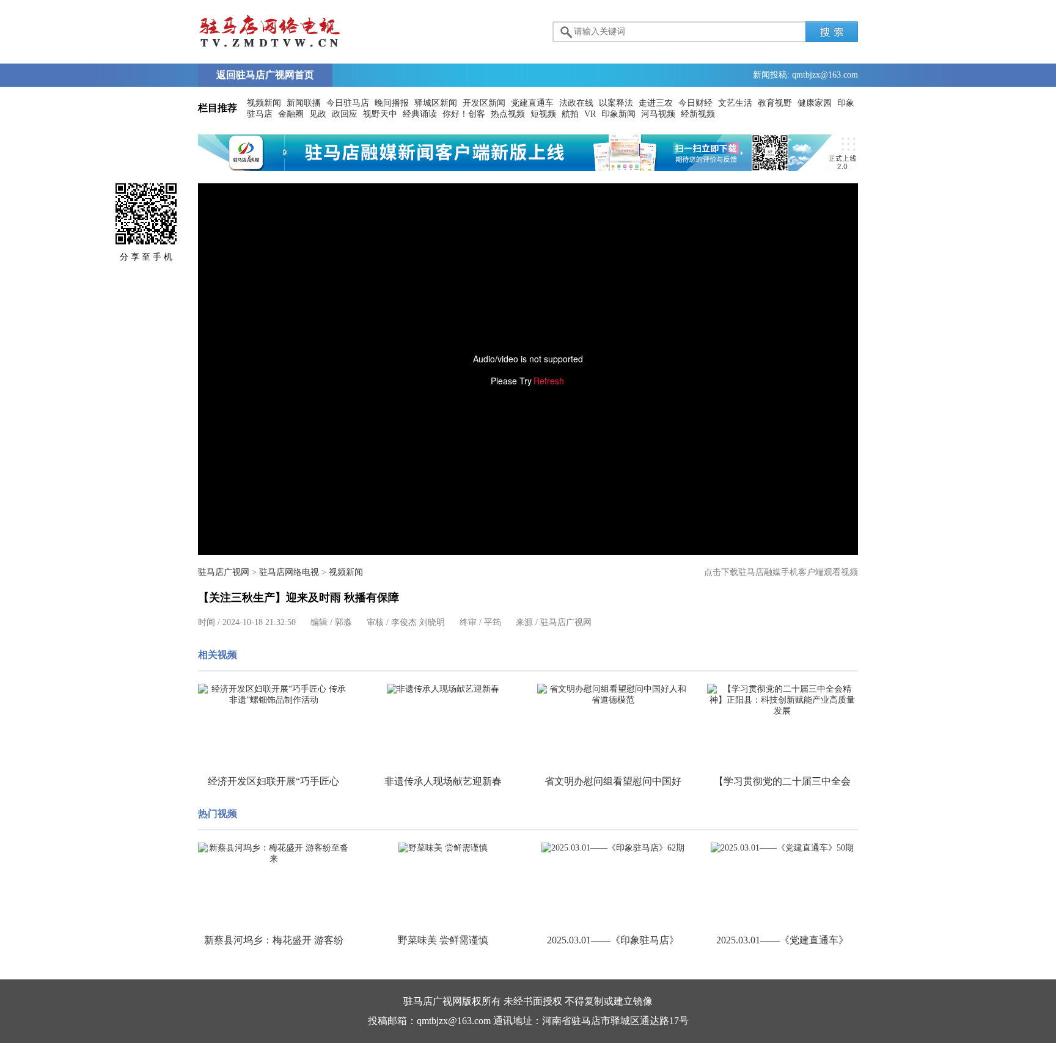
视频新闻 (264, 103)
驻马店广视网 (223, 572)
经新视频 (698, 114)
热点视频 (508, 114)
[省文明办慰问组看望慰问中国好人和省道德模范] (613, 695)
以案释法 (616, 103)
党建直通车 (532, 103)
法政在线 (576, 103)
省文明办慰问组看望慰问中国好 (612, 781)
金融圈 (291, 114)
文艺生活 (735, 103)
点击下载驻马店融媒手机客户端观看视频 (781, 572)
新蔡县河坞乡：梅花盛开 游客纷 (273, 940)
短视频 (543, 114)
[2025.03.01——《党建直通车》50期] (783, 848)
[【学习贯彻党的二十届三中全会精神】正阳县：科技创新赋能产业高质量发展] (783, 700)
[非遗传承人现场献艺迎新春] (443, 689)
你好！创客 (463, 114)
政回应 (345, 114)
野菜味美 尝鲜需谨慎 (443, 940)
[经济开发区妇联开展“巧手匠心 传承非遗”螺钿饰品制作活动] (274, 695)
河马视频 (658, 114)
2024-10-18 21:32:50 (259, 622)
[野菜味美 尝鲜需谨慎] (443, 848)
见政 (317, 114)
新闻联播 (304, 103)
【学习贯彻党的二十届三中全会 (782, 781)
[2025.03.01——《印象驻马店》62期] (613, 848)
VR (590, 114)
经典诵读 (420, 114)
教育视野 (775, 103)
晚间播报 (392, 103)
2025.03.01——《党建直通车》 (782, 940)
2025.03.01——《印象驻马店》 (613, 940)
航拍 (570, 114)
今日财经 (695, 103)
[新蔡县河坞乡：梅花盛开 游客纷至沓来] (274, 854)
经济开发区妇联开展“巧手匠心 (273, 781)
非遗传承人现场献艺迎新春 (443, 781)
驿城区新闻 (435, 103)
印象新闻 (618, 114)
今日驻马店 (347, 103)
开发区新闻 (484, 103)
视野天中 (380, 114)
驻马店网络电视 (289, 572)
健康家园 (815, 103)
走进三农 (656, 103)
